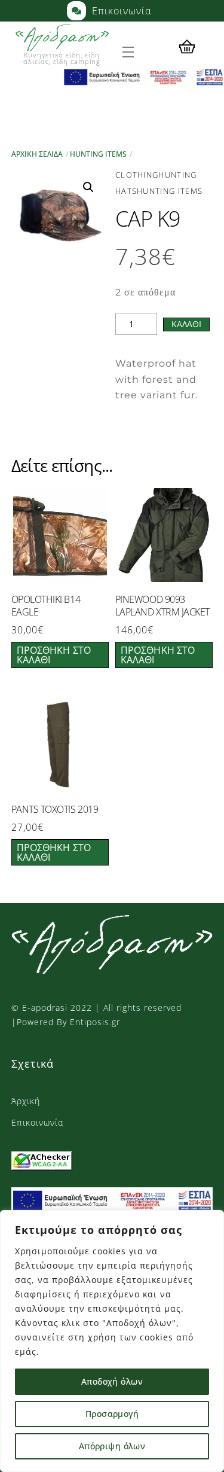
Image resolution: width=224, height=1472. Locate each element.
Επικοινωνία (37, 1122)
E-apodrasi (44, 1007)
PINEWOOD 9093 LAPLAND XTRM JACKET (162, 605)
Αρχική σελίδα (37, 154)
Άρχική (25, 1101)
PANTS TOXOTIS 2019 (54, 809)
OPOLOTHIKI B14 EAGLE (45, 605)
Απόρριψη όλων (112, 1446)
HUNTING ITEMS (98, 154)
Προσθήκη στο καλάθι (54, 655)
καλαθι (186, 324)
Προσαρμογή (112, 1413)
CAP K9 (148, 218)
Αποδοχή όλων (112, 1381)
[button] (88, 187)
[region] (112, 1341)
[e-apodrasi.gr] (112, 968)
